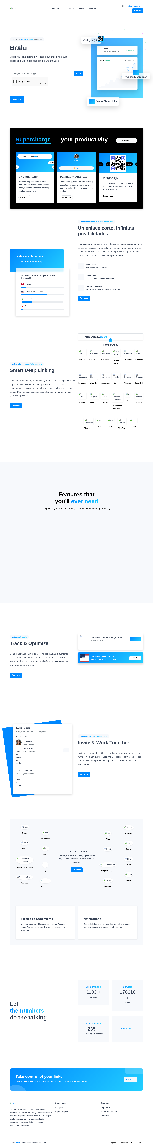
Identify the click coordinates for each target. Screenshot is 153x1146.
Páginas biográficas (63, 1112)
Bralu (18, 1143)
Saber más (25, 197)
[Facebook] (74, 164)
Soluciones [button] (55, 8)
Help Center (105, 1108)
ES (122, 6)
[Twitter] (79, 164)
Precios (70, 8)
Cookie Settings (126, 1143)
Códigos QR (60, 1108)
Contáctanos (106, 1116)
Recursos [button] (93, 8)
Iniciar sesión (134, 6)
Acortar (79, 73)
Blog (81, 8)
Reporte (113, 1143)
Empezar (138, 11)
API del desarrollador (109, 1112)
